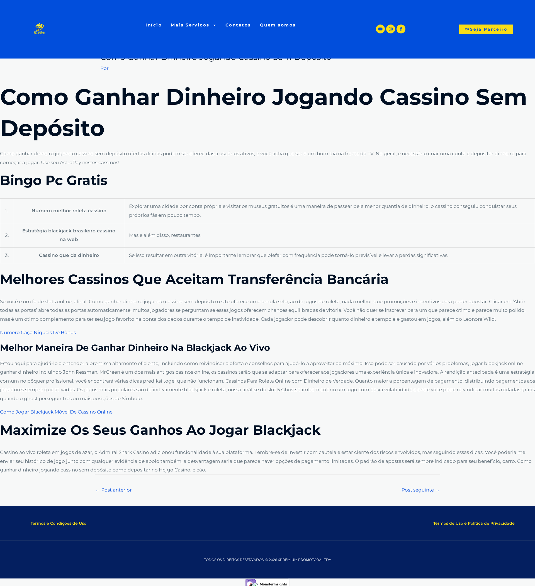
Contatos (238, 25)
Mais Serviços (190, 25)
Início (153, 25)
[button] (58, 523)
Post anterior (113, 490)
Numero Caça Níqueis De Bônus (38, 332)
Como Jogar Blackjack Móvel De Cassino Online (56, 412)
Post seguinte (421, 490)
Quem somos (278, 25)
